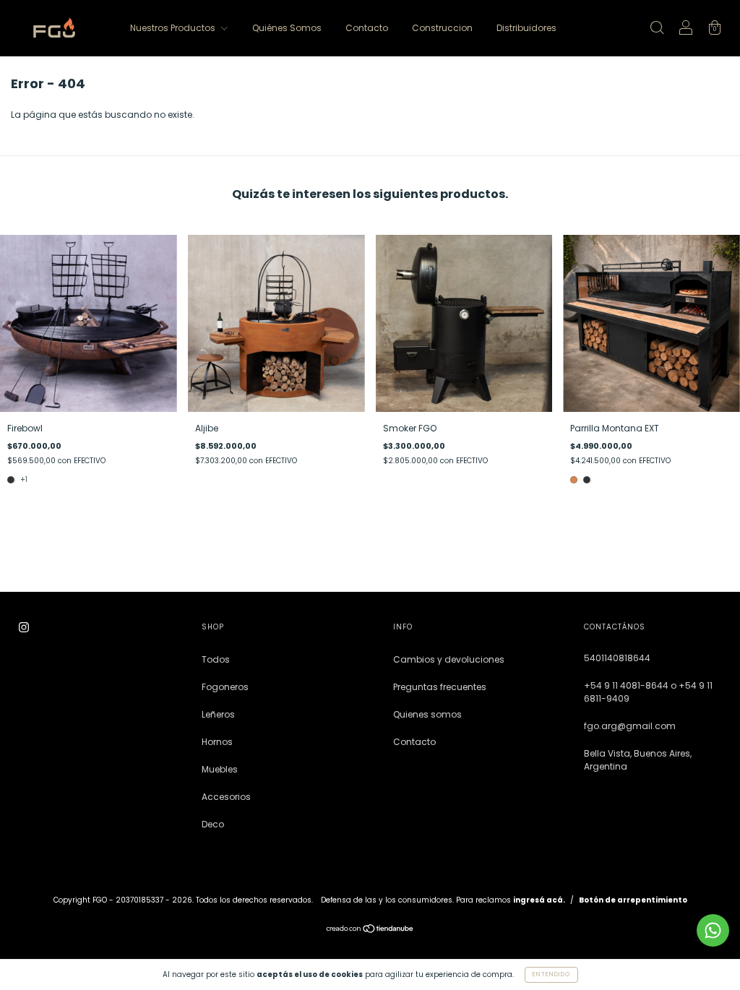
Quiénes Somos (287, 28)
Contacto (366, 28)
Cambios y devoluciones (448, 659)
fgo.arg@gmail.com (630, 726)
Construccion (442, 28)
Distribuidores (526, 28)
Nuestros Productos (174, 28)
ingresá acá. (539, 900)
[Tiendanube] (370, 930)
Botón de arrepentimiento (633, 900)
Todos (216, 659)
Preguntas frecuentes (439, 687)
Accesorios (226, 797)
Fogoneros (225, 687)
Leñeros (218, 714)
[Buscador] (657, 29)
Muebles (220, 769)
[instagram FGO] (24, 627)
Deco (213, 824)
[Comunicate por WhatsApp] (713, 930)
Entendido (551, 974)
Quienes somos (427, 714)
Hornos (217, 742)
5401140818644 (617, 658)
